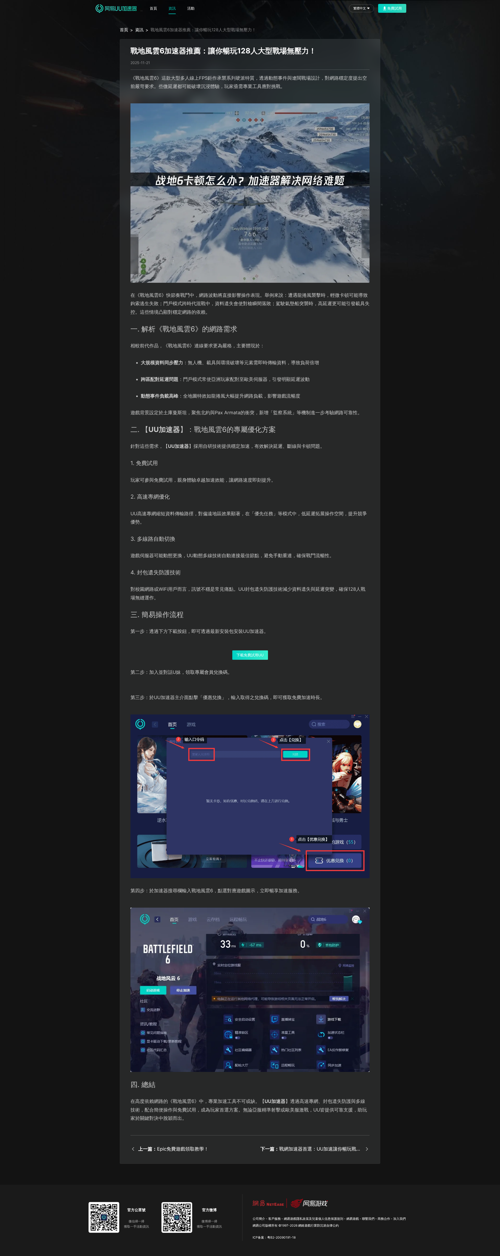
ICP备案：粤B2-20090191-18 (274, 1237)
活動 (191, 8)
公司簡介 (259, 1219)
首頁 (153, 8)
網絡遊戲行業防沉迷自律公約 (318, 1225)
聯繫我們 (368, 1219)
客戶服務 (274, 1219)
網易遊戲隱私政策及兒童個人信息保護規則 (313, 1219)
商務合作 (384, 1219)
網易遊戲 (352, 1219)
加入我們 (399, 1219)
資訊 (172, 8)
